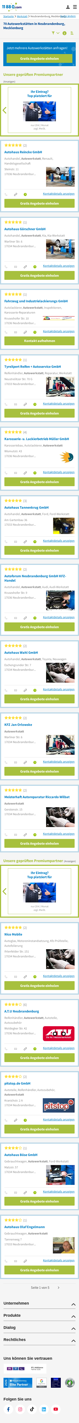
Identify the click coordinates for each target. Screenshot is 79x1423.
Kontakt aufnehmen (39, 340)
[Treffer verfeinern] (56, 33)
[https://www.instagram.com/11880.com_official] (20, 1409)
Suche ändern (68, 16)
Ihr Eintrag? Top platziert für (39, 93)
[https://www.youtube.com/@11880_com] (56, 1409)
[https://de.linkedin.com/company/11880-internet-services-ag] (44, 1409)
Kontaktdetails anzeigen (59, 194)
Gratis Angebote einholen (39, 58)
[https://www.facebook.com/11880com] (8, 1409)
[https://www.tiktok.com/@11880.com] (32, 1409)
